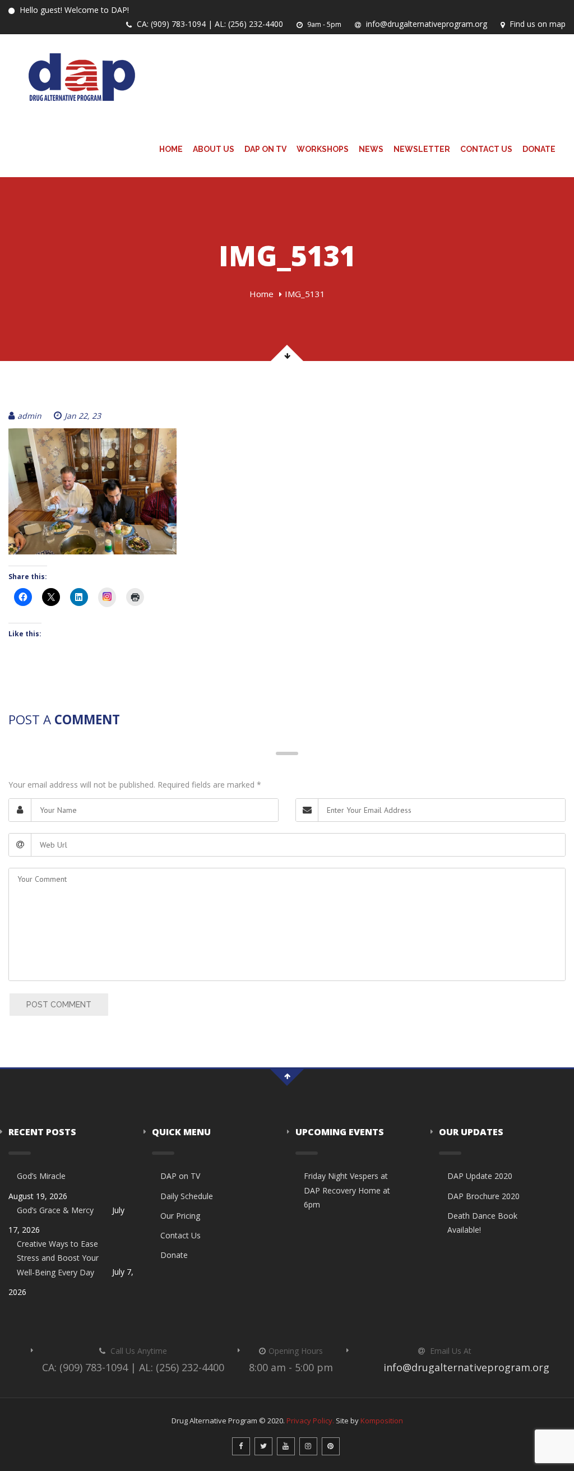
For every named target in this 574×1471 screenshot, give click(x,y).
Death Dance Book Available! (482, 1222)
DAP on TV (265, 149)
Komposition (381, 1421)
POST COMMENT (58, 1004)
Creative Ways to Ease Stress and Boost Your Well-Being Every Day (58, 1257)
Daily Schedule (186, 1196)
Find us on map (536, 23)
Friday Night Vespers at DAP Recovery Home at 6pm (347, 1190)
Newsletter (422, 149)
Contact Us (486, 149)
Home (171, 149)
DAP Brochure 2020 (483, 1196)
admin (29, 415)
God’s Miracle (41, 1176)
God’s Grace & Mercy (55, 1210)
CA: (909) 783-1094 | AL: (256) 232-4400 (209, 23)
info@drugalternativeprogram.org (425, 23)
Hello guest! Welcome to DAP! (73, 9)
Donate (539, 149)
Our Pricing (180, 1215)
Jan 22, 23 (82, 415)
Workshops (323, 149)
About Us (213, 149)
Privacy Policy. (310, 1421)
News (371, 149)
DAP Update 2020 (479, 1176)
